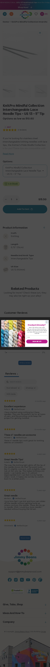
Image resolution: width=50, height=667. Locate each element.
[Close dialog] (46, 322)
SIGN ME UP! (36, 341)
